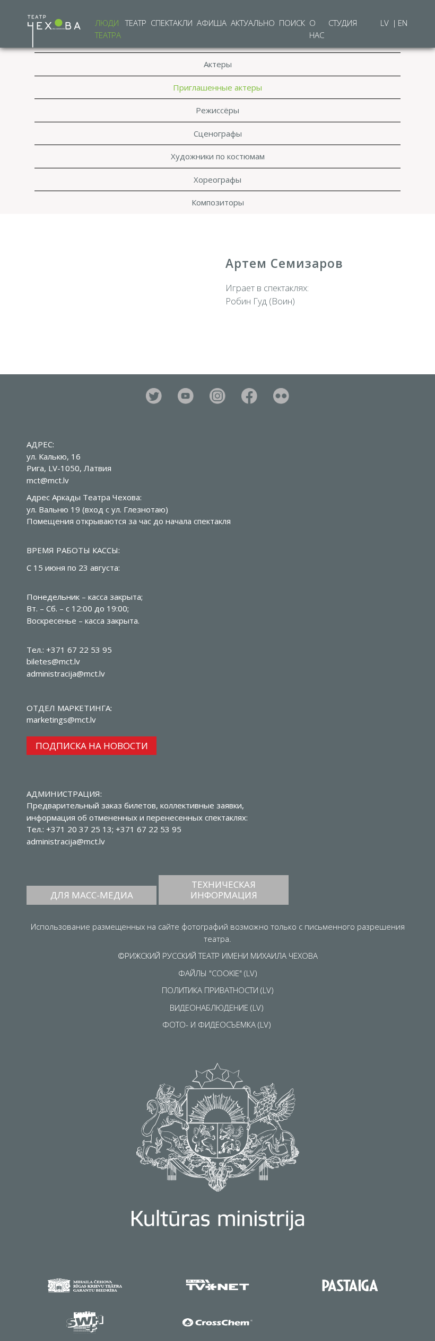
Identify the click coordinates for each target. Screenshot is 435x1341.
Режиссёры (217, 110)
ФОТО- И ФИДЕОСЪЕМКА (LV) (216, 1024)
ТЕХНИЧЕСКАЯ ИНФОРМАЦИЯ (223, 889)
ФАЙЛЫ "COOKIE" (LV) (217, 973)
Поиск (292, 22)
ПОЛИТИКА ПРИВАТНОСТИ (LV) (218, 990)
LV (385, 22)
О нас (316, 28)
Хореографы (217, 179)
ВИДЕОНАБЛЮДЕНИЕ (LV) (217, 1007)
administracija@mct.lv (66, 841)
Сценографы (218, 133)
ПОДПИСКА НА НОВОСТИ (92, 746)
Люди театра (108, 28)
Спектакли (172, 22)
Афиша (212, 22)
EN (402, 22)
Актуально (253, 22)
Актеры (218, 64)
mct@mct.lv (48, 480)
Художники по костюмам (218, 156)
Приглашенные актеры (217, 87)
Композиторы (218, 202)
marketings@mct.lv (61, 719)
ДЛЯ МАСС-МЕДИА (91, 895)
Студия (342, 22)
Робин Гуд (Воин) (260, 301)
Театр (135, 22)
